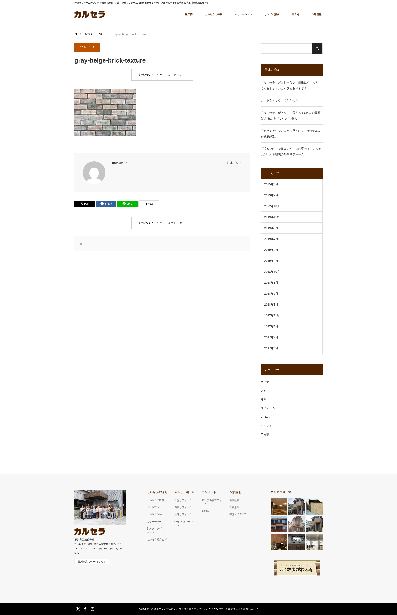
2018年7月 (271, 293)
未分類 (265, 434)
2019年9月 (271, 228)
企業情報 (317, 14)
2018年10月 (272, 271)
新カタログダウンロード (157, 530)
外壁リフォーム (183, 500)
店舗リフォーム (183, 514)
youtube (266, 417)
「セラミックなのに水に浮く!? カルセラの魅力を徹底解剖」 (291, 133)
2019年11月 (272, 217)
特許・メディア (238, 514)
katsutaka (119, 163)
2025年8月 (271, 184)
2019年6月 (271, 249)
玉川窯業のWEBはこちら (92, 561)
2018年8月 (271, 282)
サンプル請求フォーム (212, 502)
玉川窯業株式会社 (84, 539)
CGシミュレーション (183, 523)
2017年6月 (271, 348)
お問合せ (207, 511)
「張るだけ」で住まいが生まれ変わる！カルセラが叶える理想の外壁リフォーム (291, 151)
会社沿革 (234, 507)
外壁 (263, 399)
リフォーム (268, 408)
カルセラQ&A (154, 514)
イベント (266, 425)
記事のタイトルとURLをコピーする (162, 75)
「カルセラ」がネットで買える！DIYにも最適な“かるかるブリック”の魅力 (290, 115)
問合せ (295, 14)
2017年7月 (271, 337)
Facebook (85, 608)
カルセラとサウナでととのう (279, 100)
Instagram (92, 608)
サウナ (265, 382)
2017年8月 (271, 326)
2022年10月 (272, 206)
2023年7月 (271, 195)
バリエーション (243, 14)
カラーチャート (155, 521)
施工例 (189, 14)
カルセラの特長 (213, 14)
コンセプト (153, 507)
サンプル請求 (271, 14)
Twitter (77, 608)
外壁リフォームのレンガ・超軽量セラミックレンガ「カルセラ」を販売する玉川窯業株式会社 (206, 608)
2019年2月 (271, 260)
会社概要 (234, 500)
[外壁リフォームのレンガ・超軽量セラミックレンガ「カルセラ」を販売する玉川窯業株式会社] (89, 531)
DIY (263, 390)
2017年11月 (272, 315)
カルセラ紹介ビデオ (157, 541)
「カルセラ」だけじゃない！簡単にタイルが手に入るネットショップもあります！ (291, 85)
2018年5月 (271, 304)
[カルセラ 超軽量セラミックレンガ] (89, 14)
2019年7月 (271, 239)
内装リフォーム (183, 507)
